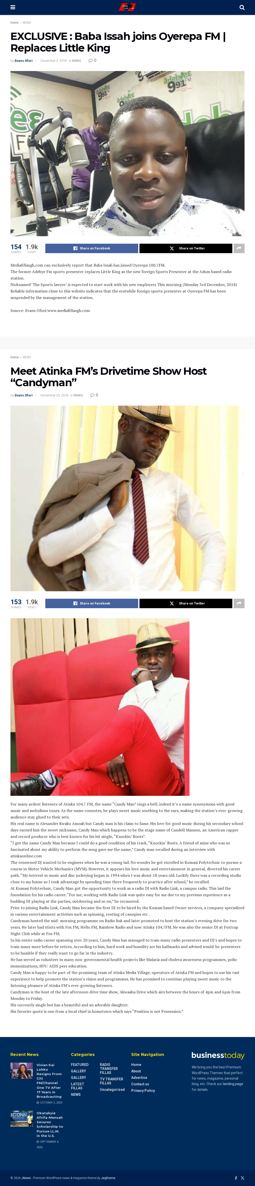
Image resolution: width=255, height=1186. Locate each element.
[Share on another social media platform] (239, 248)
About (136, 1071)
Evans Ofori (24, 61)
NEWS (27, 22)
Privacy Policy (143, 1091)
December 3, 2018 (53, 61)
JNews (26, 1178)
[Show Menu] (12, 7)
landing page (233, 1084)
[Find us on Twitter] (243, 1178)
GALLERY (78, 1071)
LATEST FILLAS (77, 1086)
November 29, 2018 (54, 395)
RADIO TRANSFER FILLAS (109, 1069)
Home (14, 22)
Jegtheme (108, 1178)
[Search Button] (242, 7)
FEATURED (80, 1065)
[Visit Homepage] (127, 7)
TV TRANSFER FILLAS (111, 1081)
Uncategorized (112, 1090)
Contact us (140, 1084)
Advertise (139, 1078)
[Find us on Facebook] (236, 1178)
